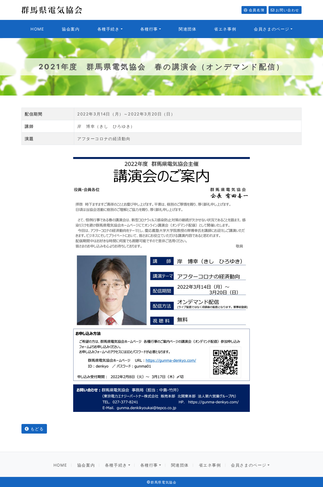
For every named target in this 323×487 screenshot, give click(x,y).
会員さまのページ (271, 29)
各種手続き (108, 29)
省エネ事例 (225, 29)
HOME (37, 29)
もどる (36, 428)
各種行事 (149, 29)
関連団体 (187, 29)
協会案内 (70, 29)
